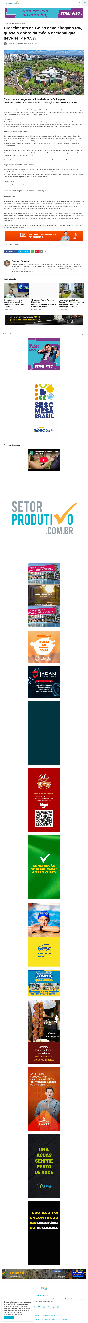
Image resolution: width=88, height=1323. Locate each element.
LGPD (37, 1319)
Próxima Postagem (78, 334)
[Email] (41, 251)
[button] (2, 3)
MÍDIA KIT (65, 1319)
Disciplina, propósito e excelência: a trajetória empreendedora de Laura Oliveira (14, 303)
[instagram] (44, 1307)
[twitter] (34, 1307)
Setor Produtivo (19, 23)
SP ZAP (74, 1319)
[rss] (58, 1307)
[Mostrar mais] (45, 251)
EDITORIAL (56, 1319)
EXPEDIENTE (45, 1319)
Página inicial (8, 23)
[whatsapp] (53, 1307)
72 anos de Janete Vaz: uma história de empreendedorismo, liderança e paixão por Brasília (43, 303)
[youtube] (39, 1307)
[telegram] (49, 1307)
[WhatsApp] (32, 251)
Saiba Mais (18, 1314)
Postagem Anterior (9, 334)
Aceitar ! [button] (8, 1317)
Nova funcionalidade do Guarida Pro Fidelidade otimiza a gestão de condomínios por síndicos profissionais (71, 303)
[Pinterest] (37, 251)
